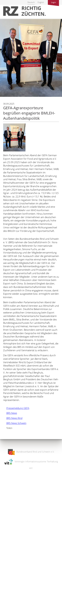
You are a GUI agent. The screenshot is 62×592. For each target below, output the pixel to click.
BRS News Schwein (14, 423)
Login (53, 2)
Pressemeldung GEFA (16, 408)
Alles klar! (4, 579)
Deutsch (31, 2)
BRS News (10, 413)
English (41, 2)
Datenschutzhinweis (10, 590)
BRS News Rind (12, 418)
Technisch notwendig (5, 539)
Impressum (5, 587)
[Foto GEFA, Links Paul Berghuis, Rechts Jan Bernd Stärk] (14, 150)
